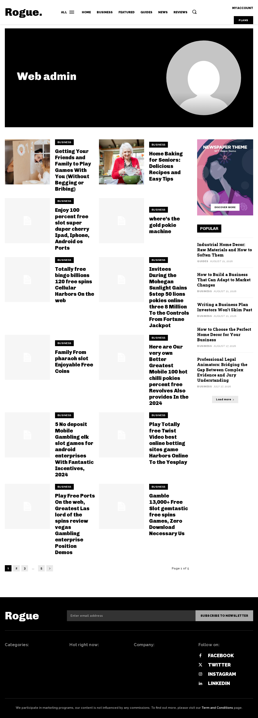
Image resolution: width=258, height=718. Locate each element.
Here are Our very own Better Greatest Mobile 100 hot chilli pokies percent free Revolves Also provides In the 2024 (168, 375)
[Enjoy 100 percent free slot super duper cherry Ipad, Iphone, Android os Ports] (27, 220)
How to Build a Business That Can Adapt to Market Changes (224, 280)
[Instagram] (200, 674)
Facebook (221, 655)
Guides (202, 261)
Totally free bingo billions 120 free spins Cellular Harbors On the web (74, 285)
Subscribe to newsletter (224, 616)
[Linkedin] (200, 683)
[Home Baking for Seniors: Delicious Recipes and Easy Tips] (121, 161)
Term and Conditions (217, 708)
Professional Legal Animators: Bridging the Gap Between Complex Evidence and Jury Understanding (222, 370)
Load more (223, 399)
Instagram (222, 674)
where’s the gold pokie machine (164, 225)
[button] (194, 11)
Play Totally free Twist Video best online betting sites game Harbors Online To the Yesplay (168, 443)
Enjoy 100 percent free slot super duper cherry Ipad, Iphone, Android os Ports (72, 229)
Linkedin (219, 683)
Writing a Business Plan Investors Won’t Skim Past (224, 307)
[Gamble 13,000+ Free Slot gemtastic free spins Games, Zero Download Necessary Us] (121, 506)
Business (64, 142)
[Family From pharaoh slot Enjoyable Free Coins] (27, 357)
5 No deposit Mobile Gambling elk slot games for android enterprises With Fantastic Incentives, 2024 (74, 449)
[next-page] (49, 568)
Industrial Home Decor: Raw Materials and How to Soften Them (224, 250)
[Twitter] (200, 665)
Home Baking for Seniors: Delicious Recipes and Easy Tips (166, 166)
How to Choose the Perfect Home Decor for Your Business (224, 334)
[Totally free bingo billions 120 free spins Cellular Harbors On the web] (27, 279)
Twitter (219, 665)
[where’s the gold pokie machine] (121, 220)
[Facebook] (200, 655)
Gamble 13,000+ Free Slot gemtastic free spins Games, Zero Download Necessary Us (168, 515)
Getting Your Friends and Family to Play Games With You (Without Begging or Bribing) (73, 170)
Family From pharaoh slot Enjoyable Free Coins (74, 361)
